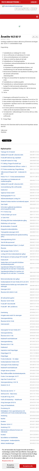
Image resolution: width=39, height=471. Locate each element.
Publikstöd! (4, 347)
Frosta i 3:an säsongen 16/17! (10, 376)
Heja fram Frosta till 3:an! (8, 379)
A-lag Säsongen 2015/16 (8, 402)
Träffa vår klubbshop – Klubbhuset (11, 399)
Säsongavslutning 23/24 (8, 239)
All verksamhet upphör (7, 298)
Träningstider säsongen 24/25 (10, 232)
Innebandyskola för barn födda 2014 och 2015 (15, 282)
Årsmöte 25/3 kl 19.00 (7, 321)
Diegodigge (4, 356)
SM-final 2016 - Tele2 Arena (9, 394)
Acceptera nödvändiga (10, 466)
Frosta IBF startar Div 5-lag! (9, 160)
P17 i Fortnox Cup (6, 212)
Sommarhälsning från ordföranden (11, 187)
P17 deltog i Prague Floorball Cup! (11, 163)
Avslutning (4, 415)
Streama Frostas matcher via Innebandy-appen (15, 201)
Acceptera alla (28, 466)
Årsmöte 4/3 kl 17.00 (7, 335)
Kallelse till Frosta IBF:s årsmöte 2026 (12, 155)
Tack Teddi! (4, 204)
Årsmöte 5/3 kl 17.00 (7, 344)
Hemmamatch (5, 324)
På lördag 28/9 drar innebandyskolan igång (14, 220)
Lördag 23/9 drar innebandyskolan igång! (13, 254)
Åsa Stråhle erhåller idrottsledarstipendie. (13, 373)
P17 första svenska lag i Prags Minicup (12, 169)
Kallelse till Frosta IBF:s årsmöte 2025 (12, 184)
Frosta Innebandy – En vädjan (10, 359)
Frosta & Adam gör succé (8, 214)
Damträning (4, 312)
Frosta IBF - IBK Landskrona (9, 306)
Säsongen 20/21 (6, 289)
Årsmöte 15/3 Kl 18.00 (7, 301)
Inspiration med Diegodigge (9, 350)
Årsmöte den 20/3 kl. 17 (8, 391)
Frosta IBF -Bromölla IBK (8, 304)
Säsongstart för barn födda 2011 (11, 330)
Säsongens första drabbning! (10, 365)
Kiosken (3, 421)
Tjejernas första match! (8, 193)
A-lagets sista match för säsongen (11, 315)
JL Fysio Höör (5, 217)
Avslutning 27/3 (5, 427)
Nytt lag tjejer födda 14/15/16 (9, 251)
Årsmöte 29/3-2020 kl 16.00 (9, 292)
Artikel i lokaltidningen (7, 443)
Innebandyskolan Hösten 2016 (10, 362)
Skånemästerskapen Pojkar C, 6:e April (12, 245)
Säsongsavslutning (6, 318)
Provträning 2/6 (5, 408)
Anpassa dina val (7, 461)
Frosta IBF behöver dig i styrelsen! (11, 157)
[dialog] (19, 458)
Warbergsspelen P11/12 (8, 195)
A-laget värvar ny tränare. (8, 370)
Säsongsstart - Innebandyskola (10, 440)
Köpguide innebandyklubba (9, 229)
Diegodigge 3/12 (6, 353)
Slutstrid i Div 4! (5, 385)
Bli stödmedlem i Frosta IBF (9, 226)
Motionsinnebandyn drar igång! (10, 279)
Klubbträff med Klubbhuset (9, 338)
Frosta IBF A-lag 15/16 (7, 396)
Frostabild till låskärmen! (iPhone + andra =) (14, 166)
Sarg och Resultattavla (7, 405)
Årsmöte (3, 248)
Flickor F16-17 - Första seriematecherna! (13, 176)
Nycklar (3, 418)
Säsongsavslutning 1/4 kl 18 (9, 382)
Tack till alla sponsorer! (8, 242)
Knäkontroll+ (4, 260)
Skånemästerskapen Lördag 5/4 (10, 198)
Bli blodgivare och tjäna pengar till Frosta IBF (14, 257)
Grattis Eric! (4, 190)
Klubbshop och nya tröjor (8, 223)
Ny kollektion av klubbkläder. (9, 437)
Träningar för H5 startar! (8, 152)
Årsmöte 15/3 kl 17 (11, 36)
